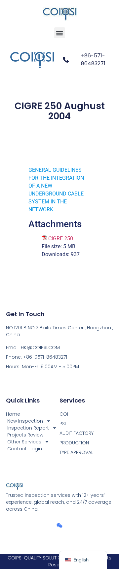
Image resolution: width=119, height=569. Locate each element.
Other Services (24, 441)
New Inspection (25, 421)
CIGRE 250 (60, 238)
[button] (59, 32)
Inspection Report (28, 428)
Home (13, 414)
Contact (17, 448)
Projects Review (25, 435)
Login (35, 448)
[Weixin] (59, 525)
